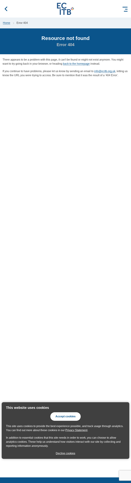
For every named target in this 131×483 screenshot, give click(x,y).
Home (6, 22)
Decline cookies (65, 453)
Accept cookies (65, 416)
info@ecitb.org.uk (104, 71)
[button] (6, 8)
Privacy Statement (76, 430)
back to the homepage (76, 63)
